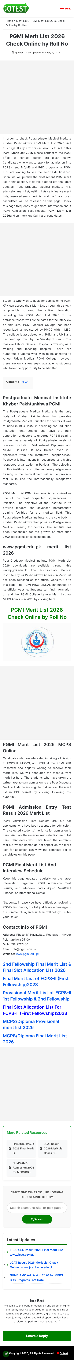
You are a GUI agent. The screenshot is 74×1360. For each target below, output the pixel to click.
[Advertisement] (37, 97)
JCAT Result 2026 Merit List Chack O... (53, 1148)
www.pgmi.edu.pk (27, 954)
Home (9, 20)
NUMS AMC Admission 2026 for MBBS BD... (23, 1168)
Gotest (64, 1353)
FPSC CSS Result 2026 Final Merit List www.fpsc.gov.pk (36, 1252)
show (25, 381)
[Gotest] (16, 8)
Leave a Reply (37, 1336)
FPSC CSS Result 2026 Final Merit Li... (23, 1148)
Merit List (22, 20)
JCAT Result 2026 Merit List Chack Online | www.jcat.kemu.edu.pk (34, 1265)
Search (38, 1219)
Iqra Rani (19, 52)
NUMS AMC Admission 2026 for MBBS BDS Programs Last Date (36, 1277)
